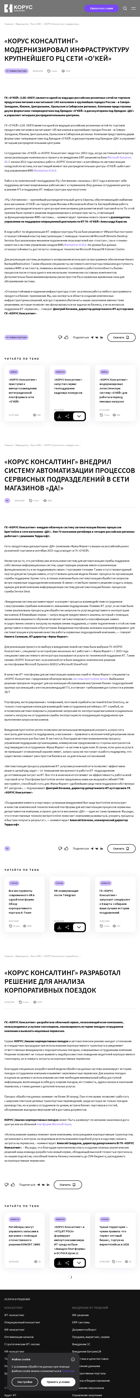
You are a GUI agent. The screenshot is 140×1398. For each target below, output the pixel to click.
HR (7, 500)
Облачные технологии (17, 1338)
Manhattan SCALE (45, 171)
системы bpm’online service (90, 679)
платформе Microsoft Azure (54, 1124)
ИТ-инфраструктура (16, 70)
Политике (68, 1371)
